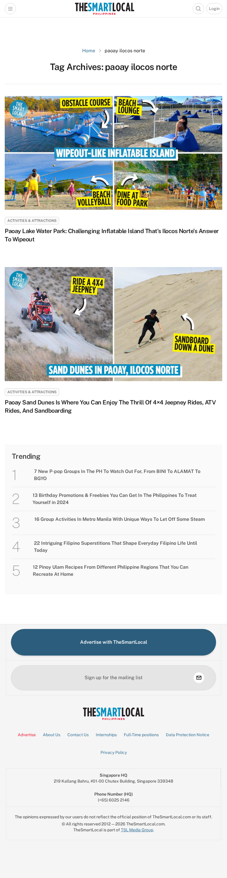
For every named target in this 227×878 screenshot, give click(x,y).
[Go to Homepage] (104, 8)
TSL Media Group (137, 829)
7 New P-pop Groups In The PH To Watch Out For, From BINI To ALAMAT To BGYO (117, 475)
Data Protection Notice (187, 734)
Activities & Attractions (31, 221)
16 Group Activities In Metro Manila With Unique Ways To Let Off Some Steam (119, 519)
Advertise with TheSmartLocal (113, 642)
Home (88, 50)
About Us (51, 734)
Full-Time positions (141, 734)
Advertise (27, 734)
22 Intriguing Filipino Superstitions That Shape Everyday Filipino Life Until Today (115, 546)
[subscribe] (199, 677)
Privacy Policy (113, 752)
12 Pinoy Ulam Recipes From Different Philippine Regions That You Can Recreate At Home (110, 570)
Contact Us (78, 734)
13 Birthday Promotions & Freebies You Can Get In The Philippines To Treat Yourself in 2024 (115, 498)
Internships (106, 734)
